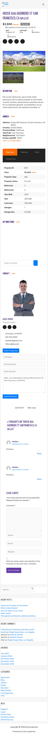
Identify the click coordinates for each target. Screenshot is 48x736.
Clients (4, 683)
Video (36, 152)
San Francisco (18, 133)
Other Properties (11, 351)
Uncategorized (7, 693)
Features (24, 152)
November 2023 (7, 659)
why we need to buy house (12, 611)
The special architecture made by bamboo (18, 616)
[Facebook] (5, 327)
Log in (3, 712)
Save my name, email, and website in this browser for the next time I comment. (23, 562)
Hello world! (6, 613)
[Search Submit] (32, 588)
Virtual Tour (11, 159)
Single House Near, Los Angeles (21, 632)
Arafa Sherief (8, 319)
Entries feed (6, 714)
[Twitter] (9, 327)
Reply (39, 453)
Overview (10, 152)
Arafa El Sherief (16, 635)
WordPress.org (7, 720)
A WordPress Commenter (11, 629)
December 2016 (7, 661)
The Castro (20, 135)
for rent (27, 181)
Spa (26, 177)
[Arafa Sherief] (24, 297)
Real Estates (6, 690)
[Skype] (14, 327)
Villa (2, 696)
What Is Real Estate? (9, 608)
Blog (2, 680)
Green (3, 685)
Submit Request (10, 396)
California (20, 130)
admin (3, 632)
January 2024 (6, 656)
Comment (11, 506)
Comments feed (7, 717)
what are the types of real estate (14, 605)
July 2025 (5, 653)
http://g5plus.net (12, 344)
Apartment (5, 677)
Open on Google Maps (12, 141)
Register (4, 709)
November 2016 (7, 664)
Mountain (5, 688)
